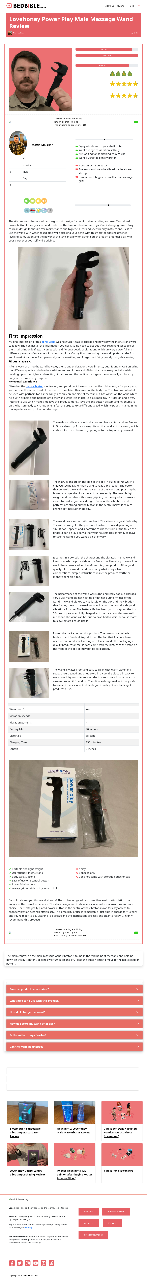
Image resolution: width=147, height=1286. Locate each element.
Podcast (112, 1223)
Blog (132, 5)
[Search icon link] (139, 5)
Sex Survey (28, 1228)
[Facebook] (12, 1263)
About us (110, 5)
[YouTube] (36, 1263)
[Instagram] (28, 1263)
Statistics (88, 1211)
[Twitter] (20, 1263)
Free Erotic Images (93, 1234)
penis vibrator (34, 386)
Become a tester (116, 1211)
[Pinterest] (43, 1263)
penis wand (48, 341)
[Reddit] (51, 1263)
